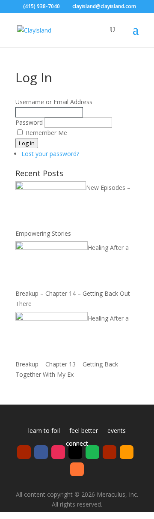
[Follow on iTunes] (77, 469)
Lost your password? (50, 154)
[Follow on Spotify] (92, 452)
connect (77, 444)
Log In (27, 143)
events (116, 431)
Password (29, 122)
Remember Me (46, 133)
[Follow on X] (75, 452)
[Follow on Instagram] (58, 452)
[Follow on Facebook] (41, 452)
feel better (83, 431)
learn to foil (44, 431)
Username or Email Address (53, 102)
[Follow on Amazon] (126, 452)
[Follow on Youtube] (24, 452)
